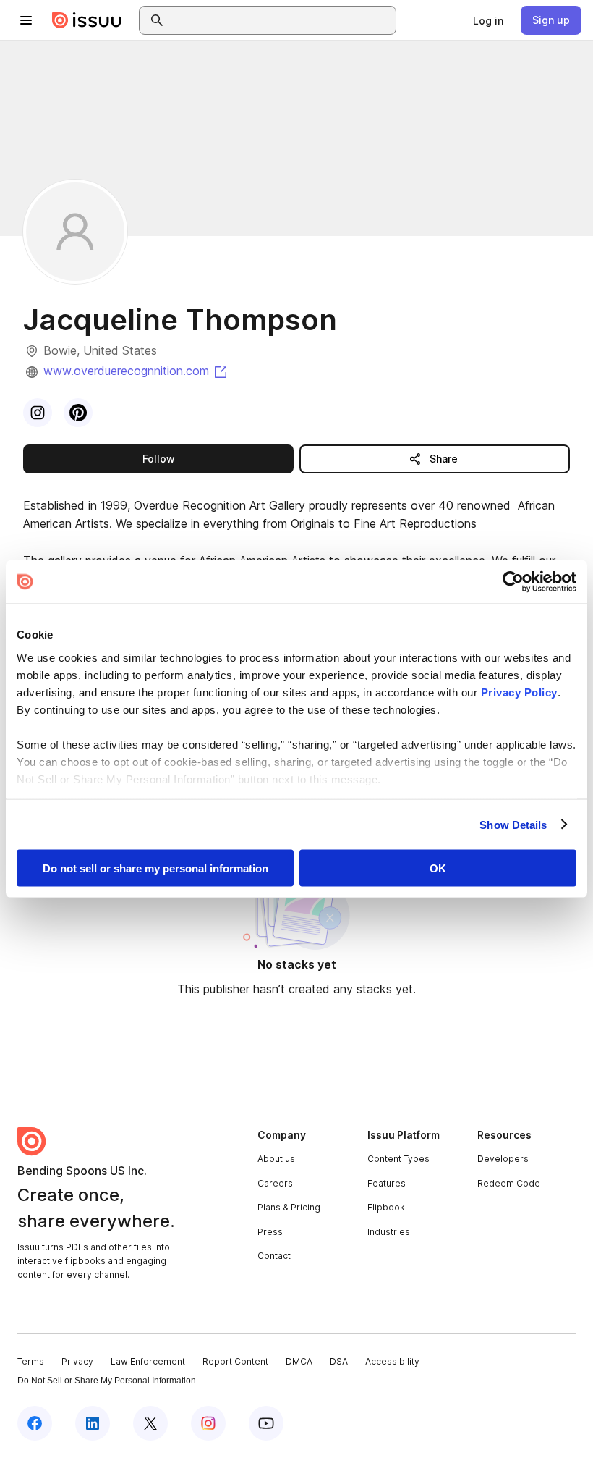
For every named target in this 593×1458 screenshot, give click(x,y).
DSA (339, 1361)
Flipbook (386, 1207)
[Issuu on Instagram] (208, 1423)
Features (386, 1183)
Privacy (77, 1361)
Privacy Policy (519, 692)
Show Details (513, 824)
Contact (274, 1255)
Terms (30, 1361)
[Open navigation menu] (26, 20)
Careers (275, 1183)
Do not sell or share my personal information (155, 868)
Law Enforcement (148, 1361)
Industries (388, 1231)
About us (276, 1158)
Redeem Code (508, 1183)
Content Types (398, 1158)
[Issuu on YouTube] (266, 1423)
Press (270, 1231)
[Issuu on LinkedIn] (92, 1423)
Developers (503, 1158)
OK (438, 868)
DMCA (299, 1361)
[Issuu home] (86, 20)
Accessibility (392, 1361)
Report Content (235, 1361)
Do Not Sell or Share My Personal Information (106, 1380)
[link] (488, 20)
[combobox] (280, 20)
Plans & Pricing (288, 1207)
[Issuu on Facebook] (34, 1423)
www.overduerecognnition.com (136, 370)
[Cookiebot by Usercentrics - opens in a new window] (513, 582)
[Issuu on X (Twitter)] (150, 1423)
